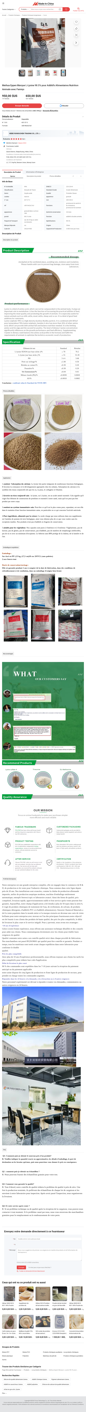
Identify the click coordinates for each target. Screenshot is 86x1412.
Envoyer (21, 1267)
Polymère (26, 1356)
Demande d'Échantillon (50, 110)
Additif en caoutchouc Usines (13, 1384)
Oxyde (45, 15)
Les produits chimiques (70, 1352)
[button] (77, 176)
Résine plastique (7, 1356)
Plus (3, 1393)
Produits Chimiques (14, 15)
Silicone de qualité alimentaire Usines (15, 1379)
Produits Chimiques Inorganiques (31, 15)
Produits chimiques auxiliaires (52, 1352)
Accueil (4, 15)
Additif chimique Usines (39, 1379)
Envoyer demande (22, 106)
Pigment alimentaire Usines (60, 1379)
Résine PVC (26, 1352)
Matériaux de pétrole (49, 1356)
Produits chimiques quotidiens (73, 1356)
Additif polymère (32, 1384)
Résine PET (5, 1352)
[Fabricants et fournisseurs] (43, 4)
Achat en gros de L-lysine (12, 1389)
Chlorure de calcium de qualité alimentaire (55, 1384)
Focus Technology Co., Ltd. (42, 1400)
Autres (4, 1360)
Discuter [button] (65, 106)
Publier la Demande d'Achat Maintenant (31, 1271)
